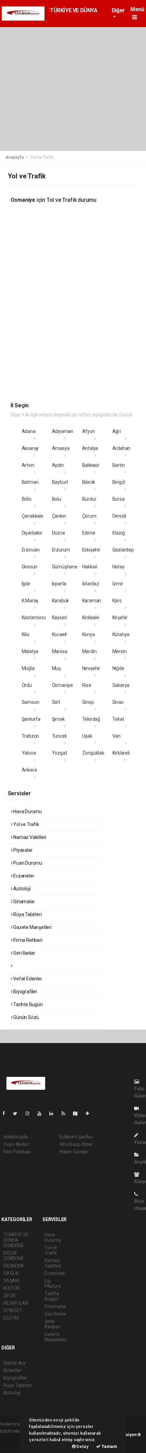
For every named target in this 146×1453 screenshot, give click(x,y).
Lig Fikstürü (52, 1283)
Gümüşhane (64, 566)
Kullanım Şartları (76, 1137)
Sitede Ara (14, 1363)
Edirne (88, 533)
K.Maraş (30, 600)
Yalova (29, 753)
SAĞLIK (11, 1273)
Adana (29, 431)
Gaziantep (123, 549)
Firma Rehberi (27, 940)
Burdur (89, 499)
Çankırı (59, 516)
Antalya (90, 448)
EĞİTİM (11, 1318)
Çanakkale (32, 516)
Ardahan (121, 448)
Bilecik (88, 482)
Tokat (118, 719)
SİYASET (12, 1310)
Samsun (30, 702)
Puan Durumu (27, 863)
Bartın (118, 465)
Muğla (28, 668)
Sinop (88, 702)
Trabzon (30, 736)
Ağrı (116, 431)
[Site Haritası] (78, 1113)
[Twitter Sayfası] (18, 1113)
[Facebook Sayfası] (6, 1113)
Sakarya (121, 685)
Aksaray (30, 448)
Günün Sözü (25, 1017)
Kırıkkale (90, 617)
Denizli (119, 516)
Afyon (88, 431)
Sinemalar (55, 1306)
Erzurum (61, 549)
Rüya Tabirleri (26, 914)
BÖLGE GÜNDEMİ (13, 1255)
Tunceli (59, 736)
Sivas (118, 702)
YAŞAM (11, 1280)
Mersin (119, 651)
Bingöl (118, 482)
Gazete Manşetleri (32, 927)
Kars (117, 600)
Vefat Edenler (27, 978)
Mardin (89, 651)
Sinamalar (23, 901)
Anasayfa (14, 157)
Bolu (56, 499)
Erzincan (31, 549)
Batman (30, 482)
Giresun (30, 566)
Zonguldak (93, 753)
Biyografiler (24, 991)
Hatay (118, 566)
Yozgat (59, 753)
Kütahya (121, 634)
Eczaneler (23, 876)
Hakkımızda (15, 1137)
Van (116, 736)
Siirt (56, 702)
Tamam (109, 1446)
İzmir (117, 583)
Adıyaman (62, 431)
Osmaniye (62, 685)
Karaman (92, 600)
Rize (86, 685)
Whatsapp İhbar (75, 1144)
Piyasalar (22, 850)
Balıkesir (90, 465)
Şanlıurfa (31, 719)
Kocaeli (59, 634)
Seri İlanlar (23, 953)
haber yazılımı (14, 1438)
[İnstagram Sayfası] (30, 1113)
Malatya (30, 651)
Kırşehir (120, 617)
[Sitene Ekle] (90, 1113)
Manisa (59, 651)
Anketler (12, 1370)
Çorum (89, 516)
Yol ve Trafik (25, 824)
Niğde (118, 668)
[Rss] (66, 1113)
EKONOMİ (13, 1265)
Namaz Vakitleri (29, 837)
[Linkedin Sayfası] (54, 1113)
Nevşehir (91, 668)
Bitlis (27, 499)
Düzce (58, 533)
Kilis (26, 634)
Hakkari (90, 566)
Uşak (87, 736)
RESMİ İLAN (15, 1303)
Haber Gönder (73, 1151)
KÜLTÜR (11, 1288)
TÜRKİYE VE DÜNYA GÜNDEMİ (16, 1240)
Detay (82, 1446)
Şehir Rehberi (52, 1324)
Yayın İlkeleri (16, 1144)
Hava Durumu (27, 811)
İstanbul (90, 583)
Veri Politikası (17, 1151)
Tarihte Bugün (27, 1004)
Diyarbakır (32, 533)
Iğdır (26, 583)
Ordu (27, 685)
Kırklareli (121, 753)
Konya (88, 634)
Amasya (61, 448)
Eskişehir (91, 549)
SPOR (9, 1295)
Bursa (118, 499)
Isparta (59, 583)
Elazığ (118, 533)
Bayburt (60, 482)
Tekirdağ (91, 719)
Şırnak (58, 719)
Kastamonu (34, 617)
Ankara (29, 770)
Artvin (28, 465)
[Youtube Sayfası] (42, 1113)
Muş (56, 668)
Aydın (58, 465)
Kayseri (59, 617)
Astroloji (21, 888)
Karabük (60, 600)
